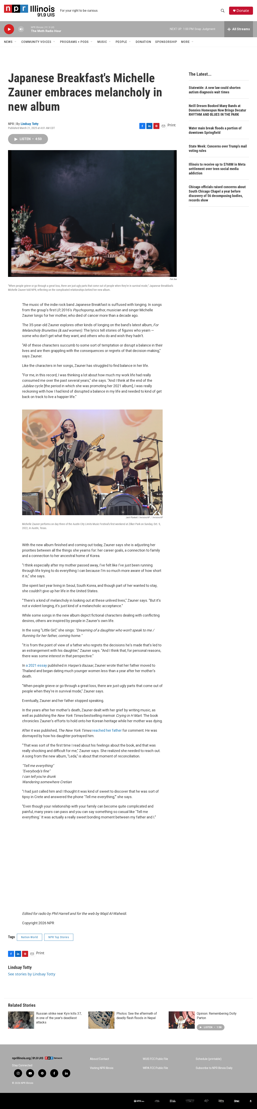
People (121, 41)
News (8, 41)
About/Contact (99, 1059)
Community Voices (36, 41)
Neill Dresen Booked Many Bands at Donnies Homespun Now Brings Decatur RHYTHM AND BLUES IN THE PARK (217, 110)
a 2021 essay (36, 665)
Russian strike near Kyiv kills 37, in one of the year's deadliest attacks (59, 1018)
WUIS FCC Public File (155, 1059)
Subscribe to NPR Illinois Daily (214, 1068)
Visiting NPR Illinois (101, 1068)
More (185, 41)
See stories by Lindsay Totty (31, 974)
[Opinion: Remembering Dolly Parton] (182, 1020)
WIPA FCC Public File (155, 1068)
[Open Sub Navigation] (15, 41)
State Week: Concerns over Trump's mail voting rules (218, 148)
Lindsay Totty (30, 124)
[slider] (27, 29)
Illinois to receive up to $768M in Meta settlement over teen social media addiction (217, 168)
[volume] (21, 29)
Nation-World (29, 937)
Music (102, 41)
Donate (243, 10)
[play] (9, 29)
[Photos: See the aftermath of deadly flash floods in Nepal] (101, 1020)
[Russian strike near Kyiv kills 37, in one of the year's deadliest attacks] (21, 1020)
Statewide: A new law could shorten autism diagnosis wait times (215, 90)
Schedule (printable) (208, 1059)
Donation (143, 41)
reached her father (107, 730)
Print (171, 125)
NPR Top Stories (58, 937)
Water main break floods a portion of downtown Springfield (215, 130)
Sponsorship (166, 41)
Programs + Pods (74, 41)
